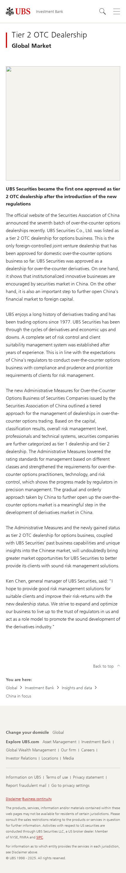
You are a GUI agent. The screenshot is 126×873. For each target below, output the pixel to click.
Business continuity (37, 799)
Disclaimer (13, 799)
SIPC (39, 837)
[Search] (102, 11)
